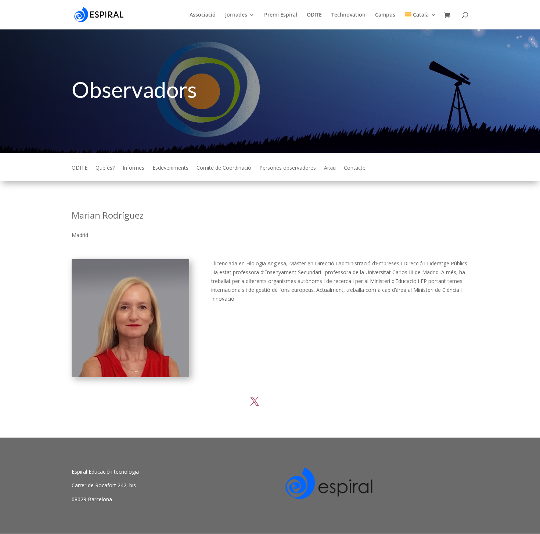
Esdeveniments (170, 168)
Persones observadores (287, 168)
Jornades (236, 15)
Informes (133, 168)
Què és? (105, 168)
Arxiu (330, 168)
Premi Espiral (280, 15)
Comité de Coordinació (224, 168)
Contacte (355, 168)
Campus (385, 15)
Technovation (348, 15)
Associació (203, 15)
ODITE (314, 15)
